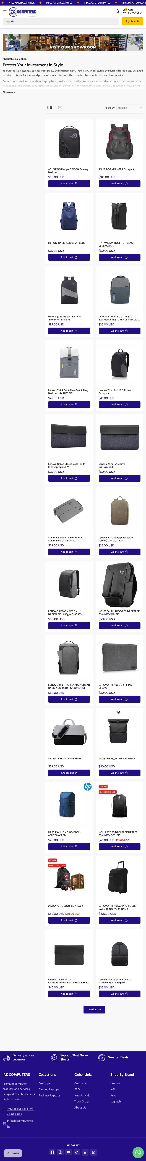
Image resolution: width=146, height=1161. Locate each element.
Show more (9, 92)
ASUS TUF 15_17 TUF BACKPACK (117, 758)
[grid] (49, 108)
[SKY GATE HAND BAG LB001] (69, 732)
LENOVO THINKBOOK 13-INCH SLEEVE (116, 686)
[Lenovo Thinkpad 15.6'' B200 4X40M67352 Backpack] (119, 953)
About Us (80, 1107)
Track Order (81, 1101)
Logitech (115, 1101)
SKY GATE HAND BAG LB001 (64, 758)
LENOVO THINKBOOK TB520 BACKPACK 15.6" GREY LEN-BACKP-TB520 (119, 318)
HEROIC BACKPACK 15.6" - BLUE (66, 242)
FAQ (77, 1089)
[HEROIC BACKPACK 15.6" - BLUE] (69, 216)
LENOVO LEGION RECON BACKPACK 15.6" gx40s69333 (65, 613)
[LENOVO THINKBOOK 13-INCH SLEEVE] (119, 658)
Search (135, 21)
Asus (113, 1095)
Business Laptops (50, 1095)
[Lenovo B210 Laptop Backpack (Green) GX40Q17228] (119, 511)
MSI (112, 1089)
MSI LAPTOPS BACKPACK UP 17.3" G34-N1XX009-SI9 (118, 834)
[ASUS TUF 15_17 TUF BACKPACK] (119, 732)
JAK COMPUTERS (16, 1074)
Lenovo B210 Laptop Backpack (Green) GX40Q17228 (116, 539)
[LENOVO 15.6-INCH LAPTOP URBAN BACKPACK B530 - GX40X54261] (69, 658)
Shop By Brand (122, 1074)
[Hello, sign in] (118, 11)
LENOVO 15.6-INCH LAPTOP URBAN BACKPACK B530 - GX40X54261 (69, 686)
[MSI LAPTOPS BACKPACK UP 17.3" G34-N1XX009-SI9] (119, 805)
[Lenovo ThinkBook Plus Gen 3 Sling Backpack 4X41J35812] (69, 363)
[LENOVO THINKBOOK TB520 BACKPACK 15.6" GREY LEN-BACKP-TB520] (119, 290)
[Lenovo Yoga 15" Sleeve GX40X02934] (119, 437)
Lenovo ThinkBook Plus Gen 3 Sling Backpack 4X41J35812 (68, 392)
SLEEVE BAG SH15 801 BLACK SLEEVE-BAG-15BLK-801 (65, 539)
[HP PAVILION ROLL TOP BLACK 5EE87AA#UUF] (119, 216)
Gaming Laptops (49, 1089)
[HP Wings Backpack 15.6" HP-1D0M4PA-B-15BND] (69, 290)
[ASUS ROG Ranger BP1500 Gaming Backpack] (69, 142)
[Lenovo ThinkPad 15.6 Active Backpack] (119, 363)
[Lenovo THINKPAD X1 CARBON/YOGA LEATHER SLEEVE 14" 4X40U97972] (69, 953)
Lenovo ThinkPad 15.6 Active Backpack (115, 392)
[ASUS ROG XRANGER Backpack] (119, 142)
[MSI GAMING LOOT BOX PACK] (69, 879)
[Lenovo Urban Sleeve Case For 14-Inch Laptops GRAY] (69, 437)
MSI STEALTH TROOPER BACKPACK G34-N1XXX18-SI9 (119, 613)
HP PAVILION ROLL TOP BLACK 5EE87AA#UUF (116, 244)
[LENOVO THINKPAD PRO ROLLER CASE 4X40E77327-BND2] (119, 879)
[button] (6, 12)
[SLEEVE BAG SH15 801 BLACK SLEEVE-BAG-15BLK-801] (69, 511)
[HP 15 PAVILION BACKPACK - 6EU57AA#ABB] (69, 805)
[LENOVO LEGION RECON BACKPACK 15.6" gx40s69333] (69, 584)
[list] (60, 108)
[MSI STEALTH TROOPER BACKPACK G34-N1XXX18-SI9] (119, 584)
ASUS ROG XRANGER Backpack (116, 169)
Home (9, 39)
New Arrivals (82, 1095)
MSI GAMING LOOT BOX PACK (65, 905)
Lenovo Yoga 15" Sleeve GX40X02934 (112, 465)
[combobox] (61, 21)
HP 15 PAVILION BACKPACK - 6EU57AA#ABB (64, 834)
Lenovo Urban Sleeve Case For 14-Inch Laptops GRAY (67, 465)
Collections (47, 1074)
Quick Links (83, 1074)
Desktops (44, 1083)
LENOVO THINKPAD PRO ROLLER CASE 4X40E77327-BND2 (118, 907)
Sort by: (111, 107)
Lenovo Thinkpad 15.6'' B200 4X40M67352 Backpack (115, 981)
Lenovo (115, 1083)
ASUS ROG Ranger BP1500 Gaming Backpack (68, 171)
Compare (80, 1083)
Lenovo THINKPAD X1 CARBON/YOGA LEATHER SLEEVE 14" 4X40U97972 (67, 981)
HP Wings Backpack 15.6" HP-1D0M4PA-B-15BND (64, 318)
